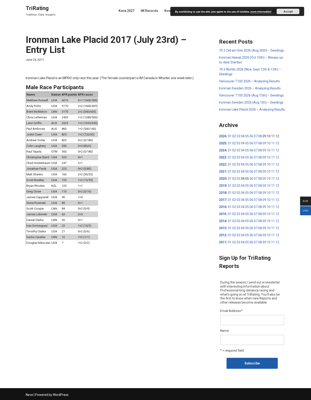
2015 (222, 214)
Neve (29, 395)
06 (251, 136)
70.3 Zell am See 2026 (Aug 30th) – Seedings (251, 50)
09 (264, 143)
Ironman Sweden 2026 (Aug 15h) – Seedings (251, 102)
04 (243, 136)
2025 (222, 143)
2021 (222, 171)
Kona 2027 (126, 11)
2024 (222, 150)
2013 (222, 228)
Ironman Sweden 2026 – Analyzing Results (250, 88)
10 (268, 143)
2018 (222, 193)
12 (277, 143)
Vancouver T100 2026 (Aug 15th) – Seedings (251, 95)
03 (238, 136)
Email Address (231, 311)
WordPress (61, 395)
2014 (222, 221)
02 (234, 136)
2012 (222, 235)
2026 (222, 136)
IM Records (149, 11)
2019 (222, 185)
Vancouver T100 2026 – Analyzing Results (249, 81)
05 (247, 136)
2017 (222, 200)
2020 (222, 178)
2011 (222, 242)
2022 (222, 164)
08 (260, 136)
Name (224, 330)
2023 (222, 157)
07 (255, 136)
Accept (288, 11)
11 (273, 143)
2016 (222, 207)
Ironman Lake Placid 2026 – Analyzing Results (252, 109)
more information (260, 11)
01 (230, 136)
